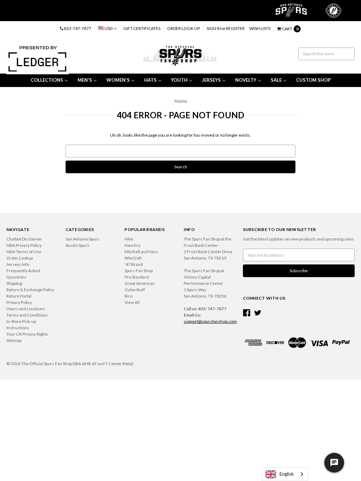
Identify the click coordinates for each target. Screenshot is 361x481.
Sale (276, 80)
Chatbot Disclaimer (24, 239)
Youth (179, 80)
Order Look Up (183, 28)
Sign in (214, 28)
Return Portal (18, 296)
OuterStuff (134, 289)
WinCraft (133, 258)
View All (132, 302)
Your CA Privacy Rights (27, 334)
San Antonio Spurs (82, 239)
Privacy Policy (19, 302)
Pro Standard (136, 277)
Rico (128, 296)
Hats (150, 80)
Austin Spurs (77, 245)
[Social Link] (246, 313)
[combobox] (285, 474)
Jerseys (211, 80)
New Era (132, 245)
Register (235, 28)
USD (108, 28)
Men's (85, 80)
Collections (47, 80)
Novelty (245, 80)
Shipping (14, 283)
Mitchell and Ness (141, 251)
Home (181, 101)
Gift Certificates (141, 28)
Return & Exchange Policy (30, 289)
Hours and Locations (25, 308)
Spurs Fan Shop (138, 270)
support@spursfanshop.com (210, 321)
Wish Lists (259, 28)
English (287, 474)
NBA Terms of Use (23, 251)
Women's (118, 80)
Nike (128, 239)
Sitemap (14, 340)
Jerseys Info (17, 264)
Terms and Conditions (27, 315)
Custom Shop (313, 80)
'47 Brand (133, 264)
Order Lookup (19, 258)
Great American (139, 283)
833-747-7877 (77, 28)
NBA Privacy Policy (24, 245)
